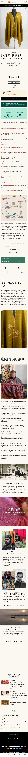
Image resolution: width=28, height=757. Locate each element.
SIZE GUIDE (14, 71)
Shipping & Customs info (14, 246)
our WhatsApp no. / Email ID (14, 243)
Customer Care (13, 738)
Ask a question (14, 252)
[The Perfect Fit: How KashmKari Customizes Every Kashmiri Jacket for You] (5, 682)
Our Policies (13, 734)
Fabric (14, 75)
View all (14, 676)
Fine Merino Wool (14, 77)
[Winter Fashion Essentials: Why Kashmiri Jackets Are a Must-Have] (5, 693)
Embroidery (14, 80)
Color (14, 85)
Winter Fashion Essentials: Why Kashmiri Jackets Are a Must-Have (18, 695)
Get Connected (13, 743)
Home (13, 52)
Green (14, 87)
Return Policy (14, 249)
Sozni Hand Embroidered (14, 82)
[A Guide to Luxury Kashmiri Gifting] (5, 702)
